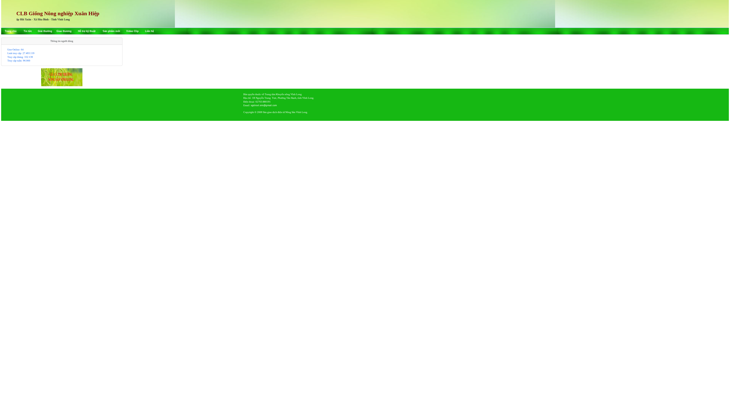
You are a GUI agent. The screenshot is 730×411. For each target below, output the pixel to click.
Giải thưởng (45, 31)
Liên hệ (149, 31)
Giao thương (63, 31)
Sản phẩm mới (111, 31)
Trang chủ (11, 31)
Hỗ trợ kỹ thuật (86, 31)
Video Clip (132, 31)
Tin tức (28, 31)
